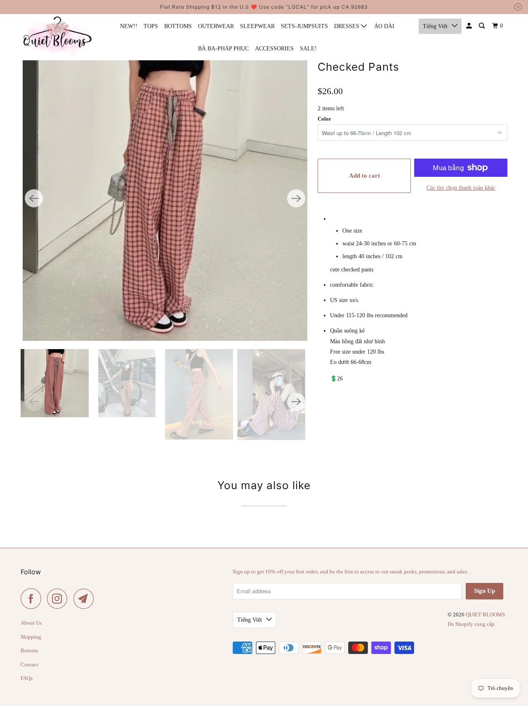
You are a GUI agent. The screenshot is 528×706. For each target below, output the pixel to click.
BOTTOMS (178, 26)
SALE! (308, 48)
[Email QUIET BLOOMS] (85, 598)
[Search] (482, 26)
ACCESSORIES (274, 48)
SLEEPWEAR (257, 26)
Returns (29, 650)
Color (324, 119)
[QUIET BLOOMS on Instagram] (59, 598)
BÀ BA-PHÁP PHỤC (223, 48)
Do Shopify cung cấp (471, 624)
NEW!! (128, 26)
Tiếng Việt (435, 26)
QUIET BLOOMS (486, 614)
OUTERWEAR (216, 26)
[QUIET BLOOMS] (58, 37)
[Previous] (34, 198)
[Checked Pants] (165, 198)
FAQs (27, 678)
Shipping (31, 637)
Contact (29, 664)
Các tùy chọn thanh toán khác (461, 188)
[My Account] (469, 26)
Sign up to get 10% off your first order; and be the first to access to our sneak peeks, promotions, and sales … (353, 571)
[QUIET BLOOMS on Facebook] (33, 598)
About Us (31, 623)
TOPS (151, 26)
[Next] (296, 198)
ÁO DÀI (384, 26)
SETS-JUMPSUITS (304, 26)
